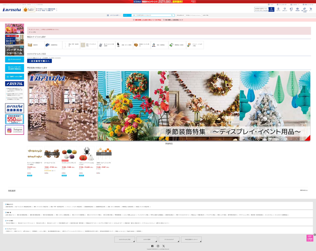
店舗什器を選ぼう (169, 215)
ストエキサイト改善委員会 (281, 215)
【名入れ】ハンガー (51, 223)
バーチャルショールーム (148, 223)
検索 (172, 15)
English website (130, 231)
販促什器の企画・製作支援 (77, 223)
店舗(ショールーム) (308, 4)
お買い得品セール (10, 215)
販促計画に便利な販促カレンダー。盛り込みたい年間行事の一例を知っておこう (14, 90)
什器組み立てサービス (91, 223)
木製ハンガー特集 (221, 215)
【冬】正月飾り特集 (107, 215)
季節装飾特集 (118, 215)
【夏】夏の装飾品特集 (34, 215)
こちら (266, 10)
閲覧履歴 (298, 10)
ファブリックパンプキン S (68, 162)
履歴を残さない (304, 190)
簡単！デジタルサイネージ (182, 215)
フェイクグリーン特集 (143, 215)
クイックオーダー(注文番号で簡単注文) (14, 68)
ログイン (278, 10)
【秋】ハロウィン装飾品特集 (62, 215)
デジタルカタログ (16, 59)
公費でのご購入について (162, 223)
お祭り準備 (205, 15)
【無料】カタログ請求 (15, 76)
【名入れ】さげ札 (40, 223)
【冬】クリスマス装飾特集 (78, 215)
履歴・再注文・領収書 (304, 11)
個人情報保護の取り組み (54, 231)
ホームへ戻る (32, 32)
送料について (17, 231)
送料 (291, 10)
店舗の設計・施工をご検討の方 (132, 223)
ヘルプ (271, 4)
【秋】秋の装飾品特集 (47, 215)
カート (310, 10)
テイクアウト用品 (210, 215)
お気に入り (284, 10)
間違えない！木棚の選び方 (197, 215)
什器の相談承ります (63, 223)
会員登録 (271, 10)
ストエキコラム (268, 215)
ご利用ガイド (9, 231)
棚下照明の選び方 (232, 215)
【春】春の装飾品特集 (21, 215)
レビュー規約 (42, 231)
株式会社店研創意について (106, 231)
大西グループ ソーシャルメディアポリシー (72, 231)
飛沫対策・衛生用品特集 (257, 215)
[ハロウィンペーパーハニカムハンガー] (86, 154)
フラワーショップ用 (244, 215)
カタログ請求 (146, 239)
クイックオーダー (283, 4)
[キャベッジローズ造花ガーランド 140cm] (34, 154)
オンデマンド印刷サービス (105, 223)
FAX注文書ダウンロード (191, 239)
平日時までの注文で (46, 9)
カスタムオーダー (118, 223)
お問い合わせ (26, 231)
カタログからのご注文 (124, 239)
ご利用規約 (34, 231)
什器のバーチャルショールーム (194, 15)
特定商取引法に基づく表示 (91, 231)
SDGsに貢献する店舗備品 (157, 215)
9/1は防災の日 (181, 15)
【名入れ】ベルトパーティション (26, 223)
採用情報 (139, 231)
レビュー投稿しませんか (129, 215)
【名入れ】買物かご (10, 223)
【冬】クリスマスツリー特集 (94, 215)
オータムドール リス (49, 162)
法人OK (45, 10)
